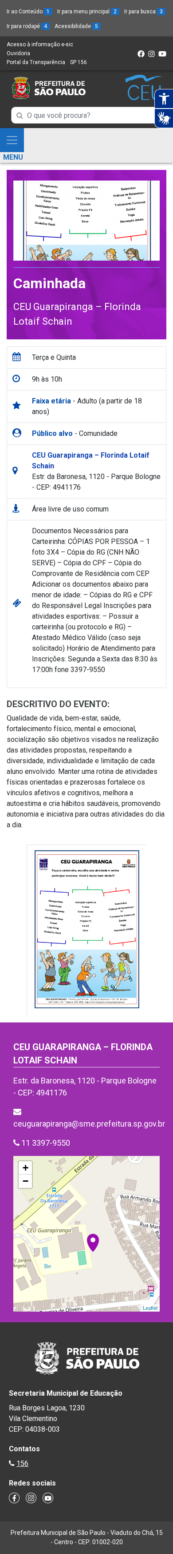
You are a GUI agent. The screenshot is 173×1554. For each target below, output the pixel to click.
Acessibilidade (76, 26)
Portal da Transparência (36, 62)
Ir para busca (143, 11)
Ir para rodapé (27, 26)
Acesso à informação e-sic (40, 44)
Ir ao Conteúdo (28, 11)
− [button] (25, 1181)
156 (22, 1463)
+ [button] (25, 1167)
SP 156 (78, 62)
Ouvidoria (18, 53)
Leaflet (150, 1307)
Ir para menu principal (87, 11)
